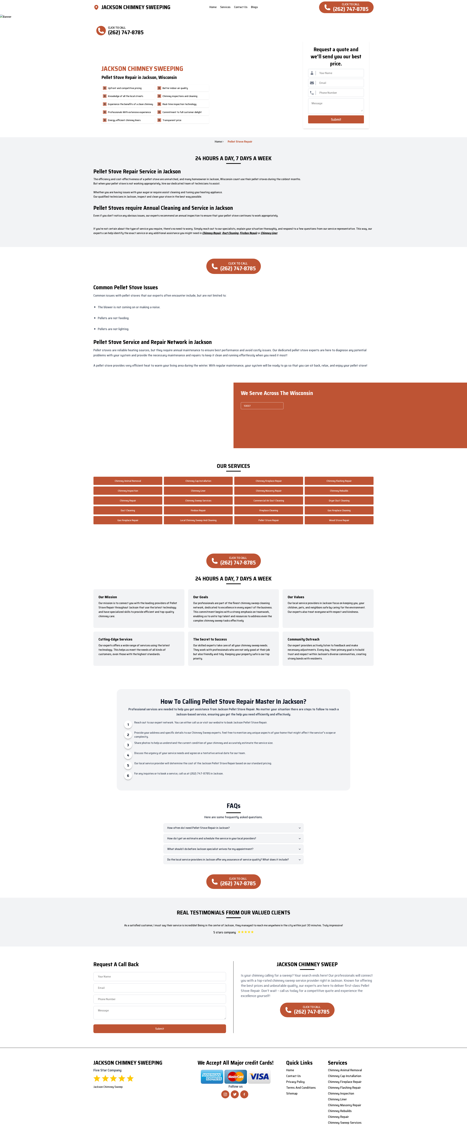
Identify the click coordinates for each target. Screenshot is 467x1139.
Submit (336, 119)
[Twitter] (235, 1094)
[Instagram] (225, 1094)
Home (218, 141)
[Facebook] (244, 1094)
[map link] (97, 7)
